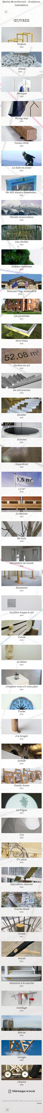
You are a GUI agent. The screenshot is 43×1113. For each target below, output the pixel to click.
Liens (39, 1103)
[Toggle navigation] (6, 12)
